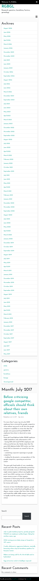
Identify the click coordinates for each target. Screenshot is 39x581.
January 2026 (8, 48)
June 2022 (7, 147)
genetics (6, 370)
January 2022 (8, 163)
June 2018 (7, 302)
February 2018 (8, 318)
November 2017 (9, 330)
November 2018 (9, 282)
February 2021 (8, 195)
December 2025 (9, 52)
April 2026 (7, 40)
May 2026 (7, 36)
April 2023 (7, 116)
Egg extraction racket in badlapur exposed (17, 561)
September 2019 (9, 251)
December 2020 (9, 203)
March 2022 (8, 155)
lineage (6, 378)
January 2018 (8, 322)
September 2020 (9, 211)
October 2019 (8, 247)
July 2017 (6, 346)
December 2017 (9, 326)
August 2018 (8, 294)
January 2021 (8, 199)
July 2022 (7, 143)
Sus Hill (29, 579)
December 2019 (9, 243)
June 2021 (7, 179)
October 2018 (8, 286)
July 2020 (7, 219)
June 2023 (7, 108)
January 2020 (8, 239)
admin (22, 417)
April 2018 (7, 310)
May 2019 (7, 262)
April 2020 (7, 231)
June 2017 (7, 350)
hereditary (7, 374)
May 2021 (7, 183)
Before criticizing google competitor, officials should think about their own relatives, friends (19, 405)
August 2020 (8, 215)
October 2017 (8, 334)
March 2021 (7, 191)
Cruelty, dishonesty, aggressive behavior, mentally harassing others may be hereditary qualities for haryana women (19, 549)
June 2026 (7, 32)
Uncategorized (8, 382)
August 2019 (8, 254)
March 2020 (8, 235)
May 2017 (7, 354)
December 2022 (9, 127)
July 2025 (7, 60)
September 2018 (9, 290)
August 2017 (8, 342)
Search (4, 511)
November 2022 (9, 131)
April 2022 (7, 151)
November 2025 (9, 56)
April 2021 (7, 187)
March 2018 (7, 314)
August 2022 (8, 139)
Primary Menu (36, 17)
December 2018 (9, 278)
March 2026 (8, 44)
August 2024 (8, 80)
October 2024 (8, 72)
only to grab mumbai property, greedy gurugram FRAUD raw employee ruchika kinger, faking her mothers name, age (19, 534)
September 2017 (9, 338)
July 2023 (7, 104)
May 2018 (7, 306)
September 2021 (9, 171)
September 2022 (9, 135)
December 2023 (9, 96)
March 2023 (8, 119)
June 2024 (7, 88)
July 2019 (7, 258)
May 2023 (7, 112)
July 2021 (7, 175)
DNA (5, 366)
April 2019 (7, 266)
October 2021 (8, 167)
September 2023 (9, 100)
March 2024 (8, 92)
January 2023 (8, 123)
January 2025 (8, 68)
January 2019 (8, 274)
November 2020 (9, 207)
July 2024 (7, 84)
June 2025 (7, 64)
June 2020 (7, 223)
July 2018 (7, 298)
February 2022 (8, 159)
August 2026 (8, 28)
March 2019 (7, 270)
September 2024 (9, 76)
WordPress (15, 579)
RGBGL (8, 6)
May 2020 (7, 227)
